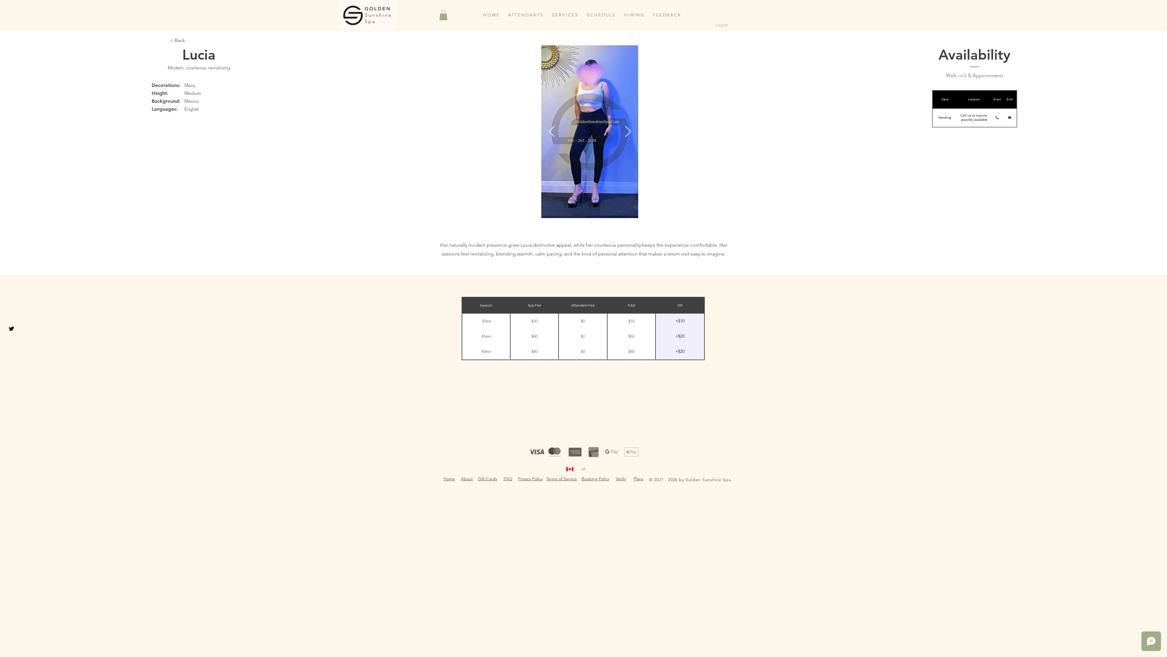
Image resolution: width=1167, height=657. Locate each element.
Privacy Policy (530, 478)
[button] (443, 15)
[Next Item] (628, 132)
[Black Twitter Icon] (11, 328)
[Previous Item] (551, 132)
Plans (638, 478)
